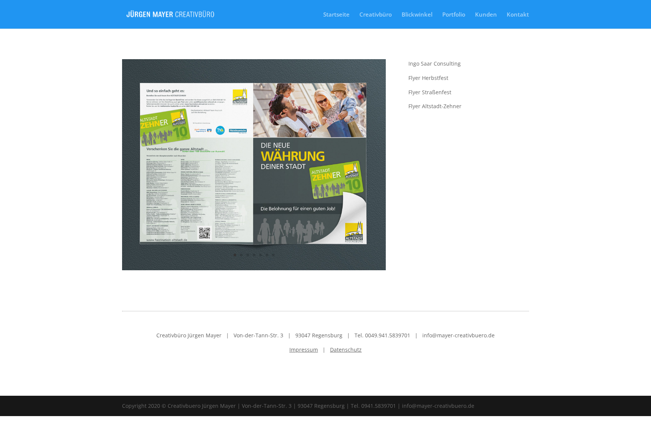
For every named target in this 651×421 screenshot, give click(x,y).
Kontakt (518, 15)
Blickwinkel (417, 15)
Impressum (303, 349)
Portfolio (453, 15)
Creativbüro (375, 15)
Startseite (336, 15)
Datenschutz (346, 349)
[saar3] (254, 270)
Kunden (486, 15)
